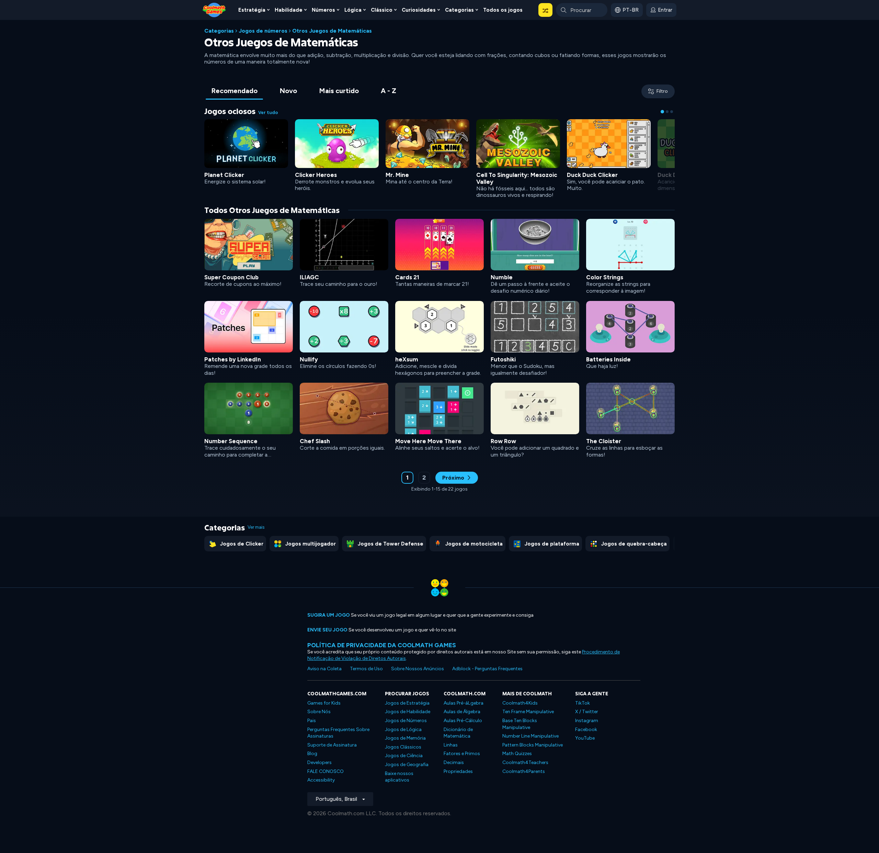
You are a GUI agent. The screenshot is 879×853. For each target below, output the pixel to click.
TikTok (582, 703)
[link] (246, 151)
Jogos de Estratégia (407, 703)
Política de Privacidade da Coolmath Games (381, 645)
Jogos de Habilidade (407, 712)
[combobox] (581, 10)
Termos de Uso (366, 669)
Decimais (454, 762)
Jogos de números (263, 30)
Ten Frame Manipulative (528, 712)
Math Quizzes (517, 753)
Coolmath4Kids (520, 703)
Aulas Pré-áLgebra (463, 703)
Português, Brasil (336, 799)
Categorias (219, 30)
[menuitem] (254, 9)
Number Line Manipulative (530, 736)
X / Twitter (586, 712)
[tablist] (303, 91)
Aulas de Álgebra (462, 712)
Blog (312, 753)
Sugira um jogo (328, 615)
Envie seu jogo (327, 630)
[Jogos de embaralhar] (545, 10)
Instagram (586, 720)
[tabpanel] (439, 303)
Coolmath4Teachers (525, 762)
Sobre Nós (319, 712)
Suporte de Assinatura (332, 745)
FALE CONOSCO (325, 771)
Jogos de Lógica (403, 729)
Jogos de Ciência (404, 756)
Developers (319, 762)
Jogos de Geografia (407, 764)
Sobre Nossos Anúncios (417, 669)
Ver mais (256, 527)
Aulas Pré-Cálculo (463, 720)
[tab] (234, 91)
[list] (439, 337)
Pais (311, 720)
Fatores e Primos (462, 753)
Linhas (451, 745)
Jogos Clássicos (403, 747)
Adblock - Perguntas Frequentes (487, 669)
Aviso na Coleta (324, 669)
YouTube (585, 738)
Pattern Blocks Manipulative (532, 745)
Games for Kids (324, 703)
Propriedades (458, 771)
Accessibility (321, 780)
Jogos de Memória (405, 738)
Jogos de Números (406, 720)
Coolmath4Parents (523, 771)
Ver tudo (268, 112)
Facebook (586, 729)
